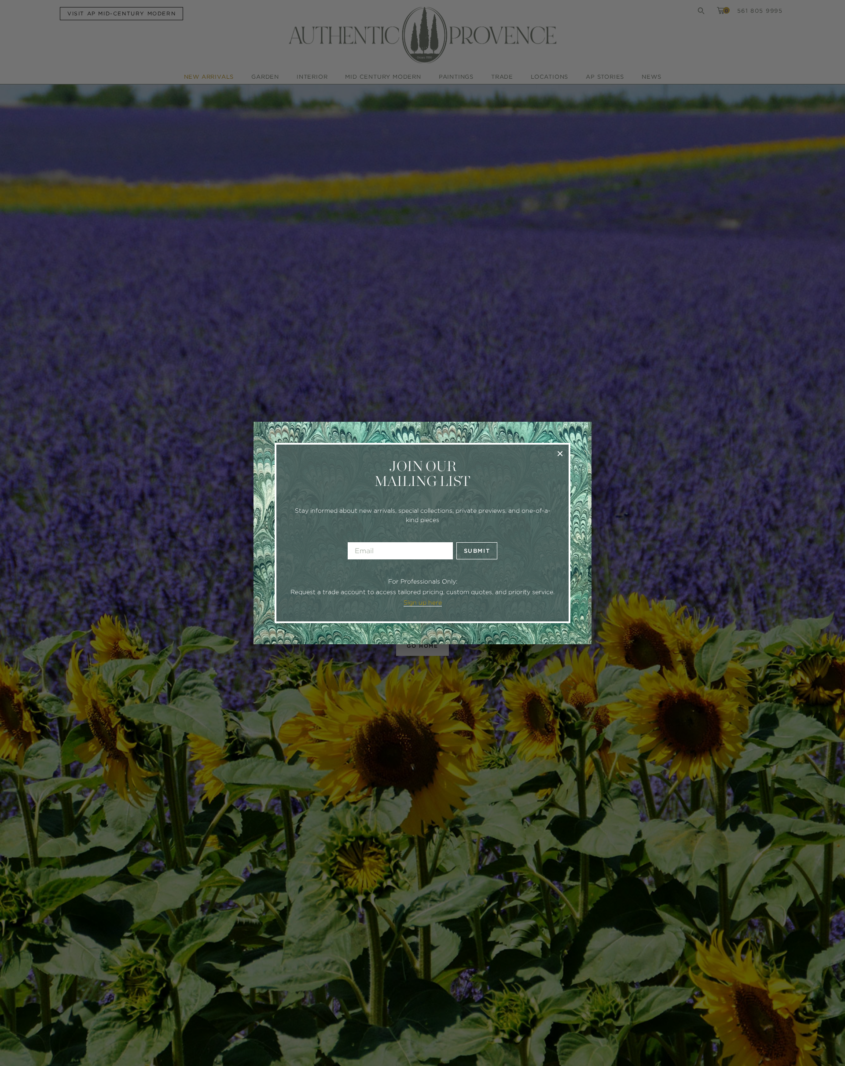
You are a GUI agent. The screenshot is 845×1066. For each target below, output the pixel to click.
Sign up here (423, 602)
